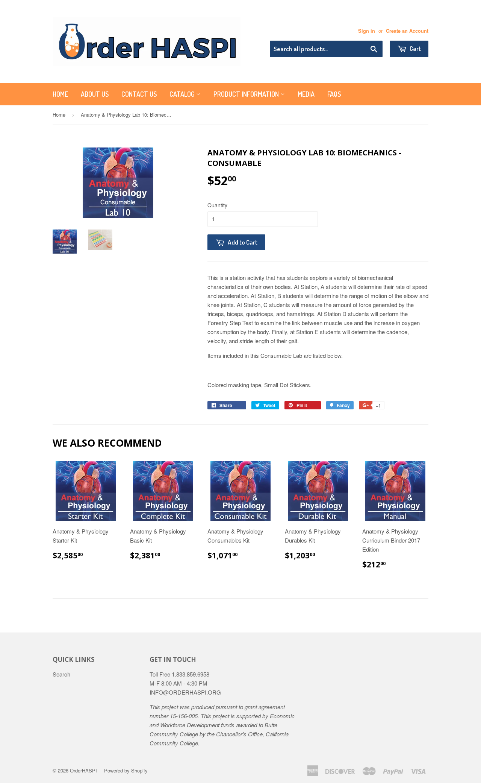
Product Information (246, 94)
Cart (414, 48)
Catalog (182, 94)
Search (61, 674)
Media (306, 94)
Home (60, 94)
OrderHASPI (83, 770)
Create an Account (407, 30)
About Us (95, 94)
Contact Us (139, 94)
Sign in (366, 30)
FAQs (334, 94)
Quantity (217, 205)
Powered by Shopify (126, 770)
